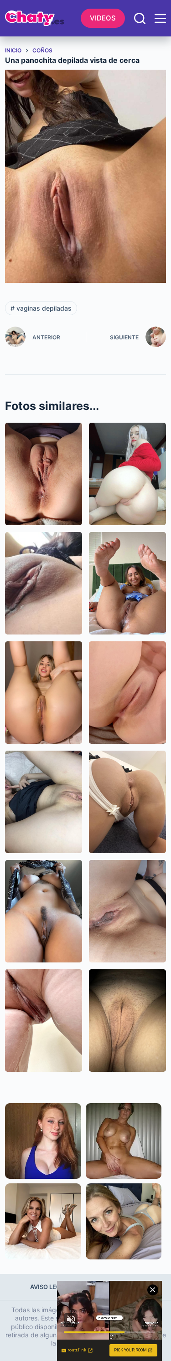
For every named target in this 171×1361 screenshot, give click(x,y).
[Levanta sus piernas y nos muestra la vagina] (43, 692)
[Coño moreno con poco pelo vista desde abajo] (43, 911)
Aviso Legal (49, 1286)
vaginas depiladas (41, 308)
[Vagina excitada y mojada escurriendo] (43, 1020)
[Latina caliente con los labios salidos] (43, 583)
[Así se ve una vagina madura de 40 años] (127, 1020)
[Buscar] (139, 18)
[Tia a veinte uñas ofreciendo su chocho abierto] (127, 802)
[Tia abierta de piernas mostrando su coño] (43, 802)
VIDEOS (103, 18)
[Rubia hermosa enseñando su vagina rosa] (127, 474)
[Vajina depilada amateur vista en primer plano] (43, 474)
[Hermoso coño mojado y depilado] (127, 692)
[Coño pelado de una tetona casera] (127, 911)
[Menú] (160, 18)
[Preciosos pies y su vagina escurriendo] (127, 583)
